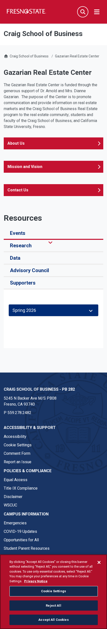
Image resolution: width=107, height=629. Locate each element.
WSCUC (10, 505)
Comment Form (17, 453)
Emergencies (15, 523)
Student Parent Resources (27, 548)
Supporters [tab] (23, 283)
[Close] (99, 562)
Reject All (53, 605)
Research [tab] (21, 246)
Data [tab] (15, 258)
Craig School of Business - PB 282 (39, 389)
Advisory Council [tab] (29, 270)
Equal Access (15, 479)
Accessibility (15, 436)
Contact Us (17, 190)
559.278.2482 (19, 412)
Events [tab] (17, 233)
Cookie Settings (18, 445)
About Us (16, 143)
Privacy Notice (36, 581)
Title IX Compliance (21, 488)
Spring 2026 (25, 310)
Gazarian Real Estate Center (77, 56)
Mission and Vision (24, 166)
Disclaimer (13, 496)
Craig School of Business (29, 56)
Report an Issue (17, 462)
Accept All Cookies (53, 620)
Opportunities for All (21, 540)
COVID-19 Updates (20, 531)
